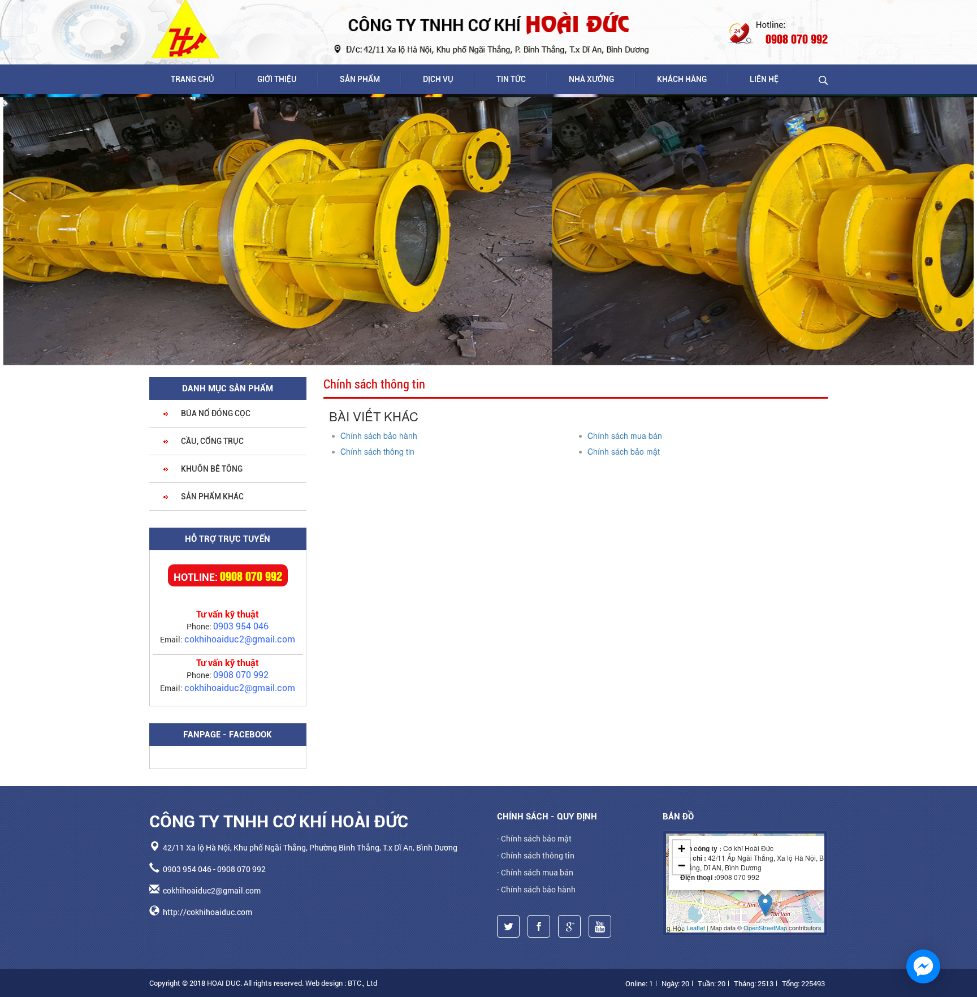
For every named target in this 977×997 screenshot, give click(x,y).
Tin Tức (511, 79)
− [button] (681, 865)
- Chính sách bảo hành (536, 889)
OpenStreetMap (765, 927)
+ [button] (681, 848)
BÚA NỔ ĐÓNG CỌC (214, 413)
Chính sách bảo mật (623, 451)
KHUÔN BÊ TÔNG (211, 468)
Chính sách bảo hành (378, 435)
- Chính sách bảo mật (534, 838)
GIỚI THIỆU (277, 79)
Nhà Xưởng (591, 79)
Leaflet (695, 927)
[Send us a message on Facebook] (923, 966)
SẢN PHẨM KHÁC (211, 496)
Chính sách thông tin (377, 451)
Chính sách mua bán (624, 435)
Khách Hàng (682, 79)
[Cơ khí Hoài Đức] (186, 28)
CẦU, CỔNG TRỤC (211, 441)
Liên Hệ (764, 79)
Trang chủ (192, 79)
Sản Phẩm (360, 79)
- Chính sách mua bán (535, 872)
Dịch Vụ (438, 79)
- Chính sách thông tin (535, 855)
